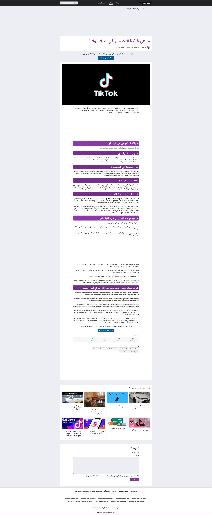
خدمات (144, 8)
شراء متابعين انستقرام (106, 330)
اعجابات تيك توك (134, 348)
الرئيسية (150, 8)
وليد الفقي (144, 47)
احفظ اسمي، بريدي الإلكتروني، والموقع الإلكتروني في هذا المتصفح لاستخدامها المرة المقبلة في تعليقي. (111, 476)
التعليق (137, 455)
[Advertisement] (106, 22)
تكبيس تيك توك (123, 348)
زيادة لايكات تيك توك (111, 348)
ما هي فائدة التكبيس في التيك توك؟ (129, 351)
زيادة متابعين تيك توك (98, 348)
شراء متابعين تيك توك (106, 58)
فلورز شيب (107, 223)
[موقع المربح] (145, 3)
